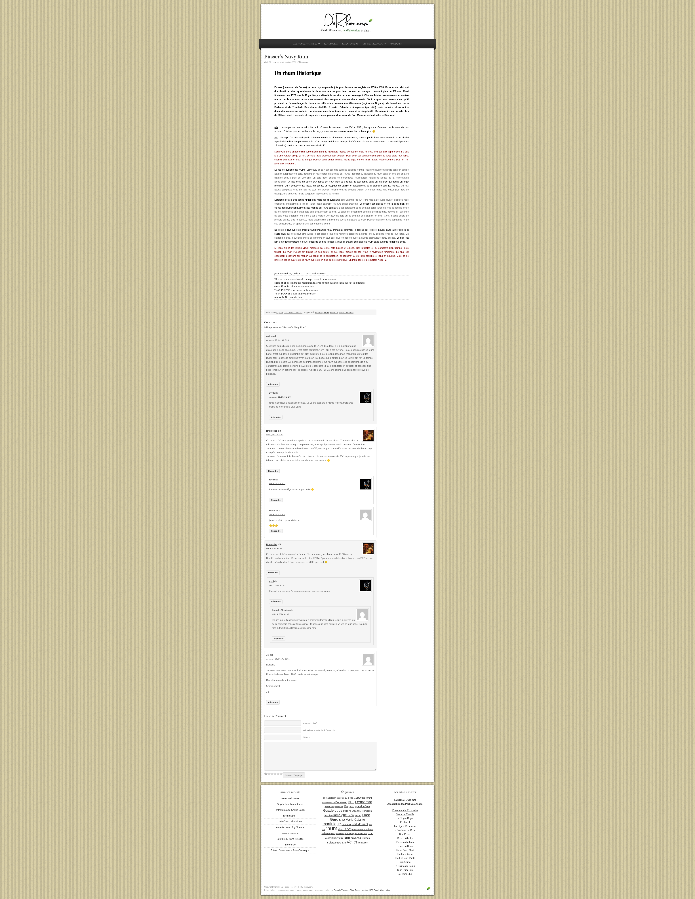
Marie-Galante (355, 819)
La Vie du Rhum (405, 846)
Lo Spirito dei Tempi (405, 866)
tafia (344, 842)
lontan (358, 815)
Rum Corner (405, 862)
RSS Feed (373, 890)
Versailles (363, 842)
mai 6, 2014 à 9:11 (274, 548)
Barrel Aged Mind (405, 850)
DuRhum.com (347, 22)
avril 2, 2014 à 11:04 (274, 435)
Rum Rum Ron (405, 870)
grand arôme (362, 806)
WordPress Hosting (359, 890)
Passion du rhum (405, 842)
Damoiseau (341, 802)
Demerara (363, 802)
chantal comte (328, 802)
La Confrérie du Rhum (404, 830)
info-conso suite (290, 833)
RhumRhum (361, 833)
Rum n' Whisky (405, 838)
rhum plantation (337, 833)
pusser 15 (334, 312)
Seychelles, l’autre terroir (290, 804)
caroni (368, 797)
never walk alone (290, 798)
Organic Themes (341, 890)
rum (347, 837)
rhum (331, 828)
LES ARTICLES (331, 43)
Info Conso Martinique (290, 821)
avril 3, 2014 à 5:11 (277, 515)
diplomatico (329, 806)
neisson (346, 824)
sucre (338, 842)
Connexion (385, 890)
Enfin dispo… (290, 815)
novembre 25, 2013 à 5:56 (277, 340)
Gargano (349, 806)
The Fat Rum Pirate (405, 858)
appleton (331, 798)
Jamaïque (339, 815)
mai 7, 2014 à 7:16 (277, 585)
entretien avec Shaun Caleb (290, 810)
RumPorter (404, 834)
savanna (356, 837)
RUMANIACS (396, 43)
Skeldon (366, 838)
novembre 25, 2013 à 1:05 (280, 397)
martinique (332, 824)
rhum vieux (337, 838)
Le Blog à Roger (405, 818)
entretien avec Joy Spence (290, 827)
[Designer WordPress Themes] (428, 890)
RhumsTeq (271, 431)
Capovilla (359, 797)
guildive (347, 811)
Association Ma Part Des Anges (404, 804)
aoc (325, 797)
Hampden (367, 811)
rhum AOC (344, 829)
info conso (290, 844)
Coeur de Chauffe (405, 814)
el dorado (339, 806)
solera (330, 842)
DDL (351, 802)
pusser (326, 312)
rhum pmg (350, 833)
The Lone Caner (405, 854)
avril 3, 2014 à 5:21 (277, 484)
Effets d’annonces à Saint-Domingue (290, 850)
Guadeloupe (332, 810)
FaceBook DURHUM (405, 800)
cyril (274, 61)
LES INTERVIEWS (350, 43)
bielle (350, 798)
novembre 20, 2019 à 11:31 (278, 659)
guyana (279, 312)
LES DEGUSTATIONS (372, 44)
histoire (328, 815)
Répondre (273, 384)
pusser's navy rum (346, 312)
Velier (352, 841)
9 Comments (303, 61)
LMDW (351, 815)
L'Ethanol (405, 822)
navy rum (319, 312)
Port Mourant (359, 824)
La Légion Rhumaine (405, 826)
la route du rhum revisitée (290, 838)
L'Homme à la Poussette (405, 810)
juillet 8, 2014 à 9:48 (280, 614)
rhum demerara (359, 829)
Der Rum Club (405, 874)
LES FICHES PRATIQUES (304, 44)
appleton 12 (342, 798)
